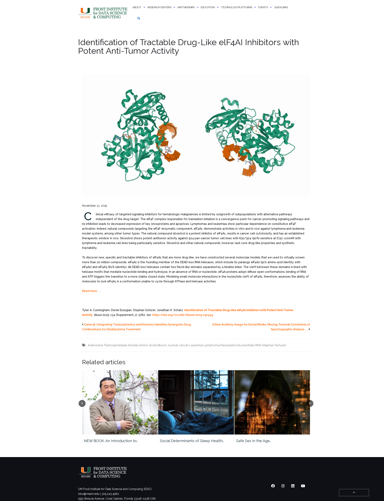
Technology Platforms (236, 7)
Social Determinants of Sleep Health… (116, 441)
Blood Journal (168, 345)
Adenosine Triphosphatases (107, 345)
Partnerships (186, 7)
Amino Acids (148, 345)
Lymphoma (212, 345)
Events (263, 7)
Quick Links (281, 7)
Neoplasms (228, 345)
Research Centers (159, 7)
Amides (133, 345)
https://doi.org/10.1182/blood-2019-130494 (182, 314)
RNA (258, 345)
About (136, 7)
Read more (89, 291)
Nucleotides (245, 345)
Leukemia (196, 345)
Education (208, 7)
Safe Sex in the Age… (177, 441)
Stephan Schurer (274, 345)
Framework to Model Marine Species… (268, 441)
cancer (184, 345)
